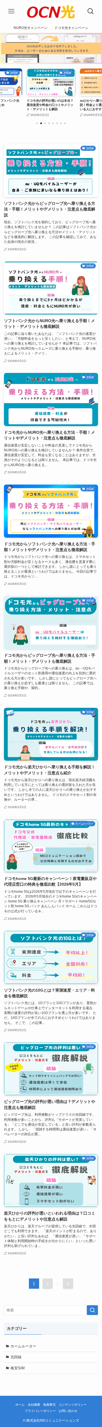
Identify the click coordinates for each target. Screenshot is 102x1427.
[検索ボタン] (90, 11)
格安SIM (17, 1368)
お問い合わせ (68, 1411)
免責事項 (49, 1404)
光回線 (16, 1357)
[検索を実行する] (92, 1310)
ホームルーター (23, 1346)
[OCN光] (51, 11)
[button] (37, 123)
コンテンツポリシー (73, 1404)
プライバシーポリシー (40, 1411)
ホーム (20, 1404)
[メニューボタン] (11, 11)
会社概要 (34, 1404)
